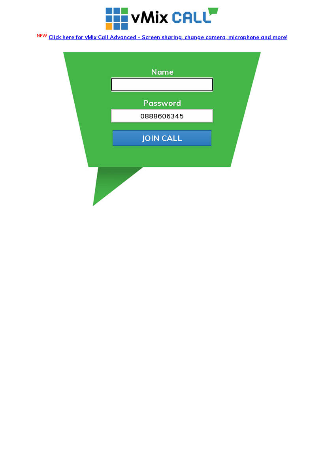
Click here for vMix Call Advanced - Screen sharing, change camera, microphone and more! (168, 37)
